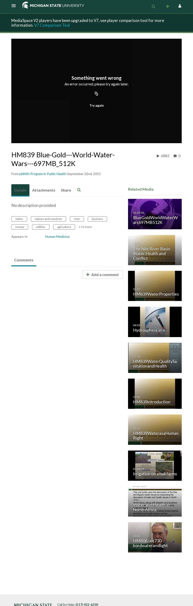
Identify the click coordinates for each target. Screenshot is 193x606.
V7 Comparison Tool (52, 25)
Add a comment (105, 274)
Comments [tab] (23, 260)
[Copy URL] (96, 94)
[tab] (20, 190)
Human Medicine (57, 236)
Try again (96, 105)
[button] (15, 5)
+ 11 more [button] (85, 227)
